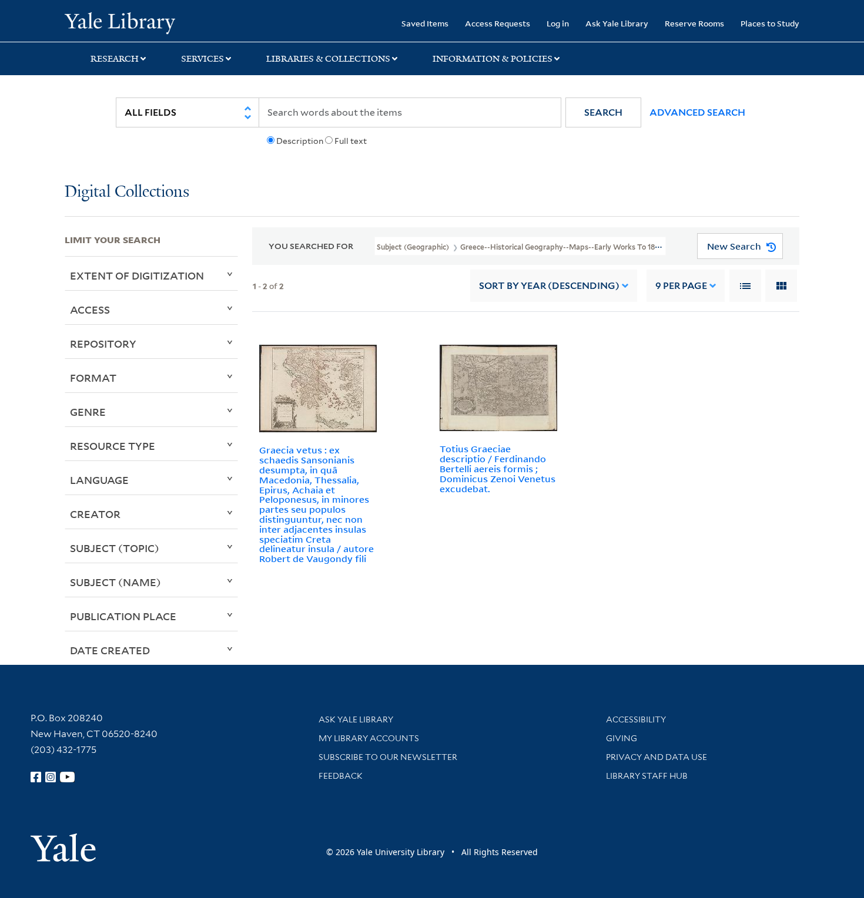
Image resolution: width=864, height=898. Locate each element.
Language (99, 480)
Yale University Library (120, 22)
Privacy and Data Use (656, 757)
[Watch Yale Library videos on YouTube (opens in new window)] (67, 777)
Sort (549, 285)
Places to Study (770, 23)
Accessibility (636, 719)
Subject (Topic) (114, 548)
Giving (621, 738)
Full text (350, 141)
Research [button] (115, 59)
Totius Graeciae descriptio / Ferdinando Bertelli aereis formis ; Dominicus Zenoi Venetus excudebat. (497, 468)
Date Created (110, 650)
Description (299, 141)
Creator (95, 514)
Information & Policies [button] (492, 59)
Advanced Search (697, 112)
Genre (88, 412)
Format (93, 378)
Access (90, 309)
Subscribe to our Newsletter (388, 757)
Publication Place (123, 616)
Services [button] (202, 59)
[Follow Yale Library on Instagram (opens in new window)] (50, 777)
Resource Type (112, 446)
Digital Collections (127, 192)
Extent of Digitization (137, 275)
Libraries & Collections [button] (328, 59)
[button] (603, 112)
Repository (103, 344)
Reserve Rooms (694, 23)
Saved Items (424, 23)
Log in (558, 23)
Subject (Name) (115, 582)
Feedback (341, 776)
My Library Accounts (369, 738)
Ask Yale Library (616, 23)
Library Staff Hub (647, 776)
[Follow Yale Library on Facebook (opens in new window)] (36, 777)
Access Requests (497, 23)
